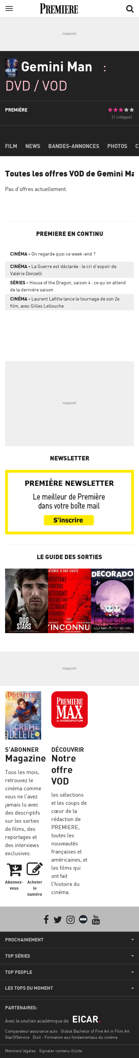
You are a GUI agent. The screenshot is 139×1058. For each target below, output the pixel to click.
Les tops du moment (29, 988)
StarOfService (17, 1037)
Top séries (17, 956)
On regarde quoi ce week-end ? (52, 254)
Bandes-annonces (73, 146)
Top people (18, 972)
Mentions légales (20, 1050)
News (32, 146)
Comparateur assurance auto (31, 1031)
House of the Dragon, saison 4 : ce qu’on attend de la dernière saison (68, 286)
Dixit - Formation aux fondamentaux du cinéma (75, 1037)
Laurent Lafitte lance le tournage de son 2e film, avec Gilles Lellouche (64, 302)
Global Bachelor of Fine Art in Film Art (95, 1031)
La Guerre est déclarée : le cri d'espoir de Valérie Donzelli (63, 269)
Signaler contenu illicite (60, 1050)
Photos (117, 146)
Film (11, 146)
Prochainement (24, 939)
